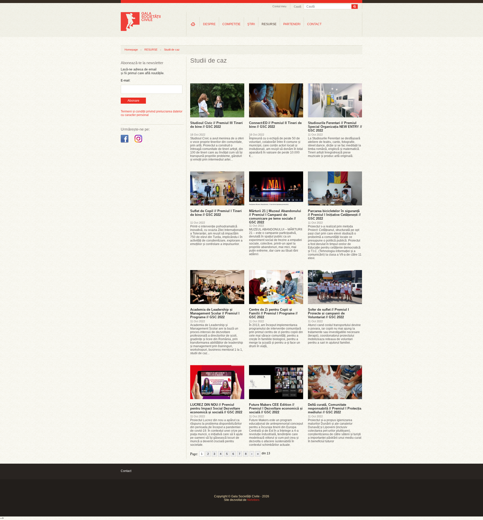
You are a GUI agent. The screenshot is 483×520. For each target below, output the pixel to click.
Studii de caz (172, 49)
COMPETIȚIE (231, 24)
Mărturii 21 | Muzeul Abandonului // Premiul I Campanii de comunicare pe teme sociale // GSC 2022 (275, 216)
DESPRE (209, 24)
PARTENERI (291, 24)
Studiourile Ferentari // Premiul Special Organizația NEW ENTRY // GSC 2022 (335, 126)
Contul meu (279, 6)
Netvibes (253, 500)
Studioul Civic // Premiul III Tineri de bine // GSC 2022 (216, 125)
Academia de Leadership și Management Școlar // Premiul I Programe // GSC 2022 (214, 313)
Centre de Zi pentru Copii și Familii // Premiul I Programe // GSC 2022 (273, 313)
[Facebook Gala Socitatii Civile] (125, 142)
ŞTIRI (251, 24)
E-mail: (125, 80)
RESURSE (269, 24)
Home (193, 24)
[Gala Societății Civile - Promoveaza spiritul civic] (140, 30)
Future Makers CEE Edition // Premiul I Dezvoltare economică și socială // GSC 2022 (276, 408)
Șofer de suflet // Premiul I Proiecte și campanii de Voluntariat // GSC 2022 (328, 313)
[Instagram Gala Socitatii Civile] (139, 142)
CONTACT (314, 24)
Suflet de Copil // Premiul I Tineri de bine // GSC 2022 (216, 213)
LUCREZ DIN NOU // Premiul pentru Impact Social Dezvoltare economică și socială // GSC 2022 (216, 408)
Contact (126, 471)
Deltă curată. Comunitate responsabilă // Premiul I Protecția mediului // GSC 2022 (334, 408)
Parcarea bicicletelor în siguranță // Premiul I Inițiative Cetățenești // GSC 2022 (334, 214)
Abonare (133, 100)
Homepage (131, 49)
